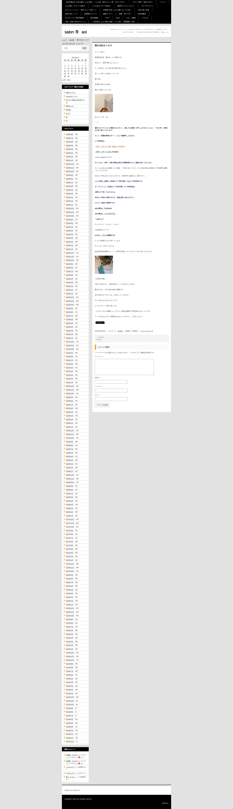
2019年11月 (70, 434)
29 (86, 73)
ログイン (165, 803)
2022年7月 (69, 316)
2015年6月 (69, 630)
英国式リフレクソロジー (126, 6)
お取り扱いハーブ (71, 14)
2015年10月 (70, 615)
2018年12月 (70, 475)
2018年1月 (69, 516)
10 (68, 68)
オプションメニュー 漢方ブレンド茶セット (81, 10)
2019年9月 (69, 442)
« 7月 (64, 80)
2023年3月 (69, 286)
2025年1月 (69, 205)
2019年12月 (70, 430)
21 (82, 71)
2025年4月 (69, 193)
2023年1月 (69, 293)
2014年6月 (69, 675)
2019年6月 (69, 453)
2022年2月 (69, 334)
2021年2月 (69, 379)
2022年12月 (70, 297)
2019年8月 (69, 445)
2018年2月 (69, 512)
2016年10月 (70, 571)
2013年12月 (70, 697)
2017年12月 (70, 519)
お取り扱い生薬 (143, 10)
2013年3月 (69, 730)
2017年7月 (69, 538)
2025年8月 (69, 179)
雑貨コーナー (108, 14)
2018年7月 (69, 493)
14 (82, 68)
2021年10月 (70, 349)
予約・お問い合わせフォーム (75, 22)
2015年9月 (69, 619)
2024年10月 (70, 216)
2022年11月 (70, 301)
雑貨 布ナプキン (125, 14)
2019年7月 (69, 449)
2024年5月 (69, 234)
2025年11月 (70, 168)
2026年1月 (69, 160)
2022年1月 (69, 338)
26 (75, 73)
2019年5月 (69, 456)
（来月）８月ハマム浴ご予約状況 (106, 152)
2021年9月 (69, 353)
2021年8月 (69, 356)
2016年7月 (69, 582)
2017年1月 (69, 560)
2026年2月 (69, 156)
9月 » (69, 80)
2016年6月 (69, 586)
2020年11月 (70, 390)
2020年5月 (69, 412)
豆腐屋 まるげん (72, 755)
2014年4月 (69, 682)
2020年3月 (69, 419)
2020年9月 (69, 397)
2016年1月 (69, 604)
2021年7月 (69, 360)
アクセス (145, 18)
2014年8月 (69, 667)
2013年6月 (69, 719)
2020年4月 (69, 416)
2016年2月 (69, 601)
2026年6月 (69, 142)
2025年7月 (69, 182)
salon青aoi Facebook (103, 208)
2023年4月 (69, 282)
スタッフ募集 (131, 18)
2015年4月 (69, 638)
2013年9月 (69, 708)
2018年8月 (69, 490)
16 (65, 71)
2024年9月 (69, 219)
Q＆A (118, 18)
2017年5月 (69, 545)
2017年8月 (69, 534)
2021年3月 (69, 375)
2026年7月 (69, 138)
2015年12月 (70, 608)
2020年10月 (70, 393)
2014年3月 (69, 686)
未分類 (120, 331)
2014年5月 (69, 678)
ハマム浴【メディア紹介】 (101, 6)
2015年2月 (69, 645)
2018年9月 (69, 486)
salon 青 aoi (71, 36)
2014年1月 (69, 693)
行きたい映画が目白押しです (75, 101)
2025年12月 (70, 164)
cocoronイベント (72, 96)
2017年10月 (70, 527)
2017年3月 (69, 553)
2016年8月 (69, 578)
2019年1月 (69, 471)
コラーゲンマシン (147, 6)
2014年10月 (70, 660)
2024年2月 (69, 245)
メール (98, 386)
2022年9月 (69, 308)
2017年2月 (69, 556)
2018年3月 (69, 508)
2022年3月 (69, 330)
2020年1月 (69, 427)
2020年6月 (69, 408)
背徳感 (68, 110)
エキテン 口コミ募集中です (105, 235)
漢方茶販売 (142, 14)
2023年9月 (69, 264)
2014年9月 (69, 664)
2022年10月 (70, 305)
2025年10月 (70, 171)
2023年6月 (69, 275)
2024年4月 (69, 238)
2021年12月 (70, 342)
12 (75, 68)
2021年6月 (69, 364)
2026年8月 (69, 134)
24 (68, 73)
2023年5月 (69, 279)
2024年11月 (70, 212)
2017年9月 (69, 530)
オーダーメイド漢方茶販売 (74, 18)
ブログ (107, 18)
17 (68, 71)
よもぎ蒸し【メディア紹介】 (75, 6)
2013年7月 (69, 716)
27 (79, 73)
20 (79, 71)
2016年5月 (69, 590)
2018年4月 (69, 504)
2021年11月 (70, 345)
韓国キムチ (70, 106)
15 (86, 68)
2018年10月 (70, 482)
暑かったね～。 (71, 777)
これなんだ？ (70, 767)
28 (82, 73)
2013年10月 (70, 704)
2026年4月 (69, 149)
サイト (97, 395)
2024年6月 (69, 230)
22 (86, 71)
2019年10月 (70, 438)
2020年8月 (69, 401)
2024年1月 (69, 249)
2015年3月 (69, 641)
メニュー (162, 2)
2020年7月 (69, 405)
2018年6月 (69, 497)
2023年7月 (69, 271)
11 (72, 68)
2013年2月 (69, 734)
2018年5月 (69, 501)
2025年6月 (69, 186)
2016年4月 (69, 593)
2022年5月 (69, 323)
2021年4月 (69, 371)
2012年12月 (70, 741)
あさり (68, 113)
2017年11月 (70, 523)
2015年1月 (69, 649)
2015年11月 (70, 612)
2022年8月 (69, 312)
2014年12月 (70, 653)
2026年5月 (69, 145)
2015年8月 (69, 623)
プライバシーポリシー (72, 790)
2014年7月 (69, 671)
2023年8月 (69, 267)
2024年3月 (69, 242)
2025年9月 (69, 175)
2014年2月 (69, 690)
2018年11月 (70, 479)
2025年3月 (69, 197)
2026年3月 (69, 153)
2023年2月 (69, 290)
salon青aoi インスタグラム (105, 213)
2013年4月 (69, 727)
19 (75, 71)
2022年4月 (69, 327)
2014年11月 (70, 656)
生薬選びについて (90, 14)
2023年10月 (70, 260)
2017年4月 (69, 549)
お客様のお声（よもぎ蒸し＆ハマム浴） (117, 10)
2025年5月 (69, 190)
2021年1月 (69, 382)
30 (65, 76)
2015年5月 (69, 634)
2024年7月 (69, 227)
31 (68, 76)
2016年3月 (69, 597)
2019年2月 (69, 467)
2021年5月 (69, 368)
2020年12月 (70, 386)
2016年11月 (70, 567)
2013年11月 (70, 701)
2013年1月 (69, 738)
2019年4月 (69, 460)
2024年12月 (70, 208)
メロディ (100, 337)
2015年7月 (69, 627)
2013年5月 (69, 723)
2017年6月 (69, 541)
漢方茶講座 (94, 18)
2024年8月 (69, 223)
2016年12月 (70, 564)
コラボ (99, 339)
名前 (97, 378)
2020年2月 (69, 423)
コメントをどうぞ (147, 331)
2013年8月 (69, 712)
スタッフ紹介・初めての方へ (143, 2)
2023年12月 (70, 253)
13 (79, 68)
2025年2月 (69, 201)
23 (65, 73)
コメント (99, 356)
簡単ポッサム (70, 92)
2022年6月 (69, 319)
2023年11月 (70, 256)
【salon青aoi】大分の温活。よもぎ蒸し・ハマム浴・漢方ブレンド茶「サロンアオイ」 (95, 2)
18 (72, 71)
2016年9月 (69, 575)
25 (72, 73)
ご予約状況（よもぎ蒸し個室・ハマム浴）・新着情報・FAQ (113, 22)
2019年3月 (69, 464)
